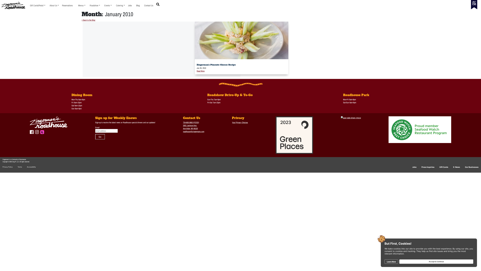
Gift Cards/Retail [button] (37, 5)
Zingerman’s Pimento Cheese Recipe (216, 64)
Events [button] (108, 5)
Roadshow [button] (95, 5)
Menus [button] (81, 5)
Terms (20, 167)
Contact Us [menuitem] (148, 5)
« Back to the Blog (88, 20)
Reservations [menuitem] (67, 5)
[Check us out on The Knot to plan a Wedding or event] (42, 132)
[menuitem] (37, 5)
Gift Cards (443, 167)
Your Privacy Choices (240, 122)
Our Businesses (471, 167)
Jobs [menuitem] (130, 5)
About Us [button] (54, 5)
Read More (201, 71)
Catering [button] (120, 5)
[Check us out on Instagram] (37, 132)
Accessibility (31, 167)
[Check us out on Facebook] (32, 132)
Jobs (414, 167)
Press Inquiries (428, 167)
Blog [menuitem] (138, 5)
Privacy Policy (8, 167)
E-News (456, 167)
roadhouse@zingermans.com (193, 131)
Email (97, 127)
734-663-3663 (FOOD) (191, 122)
